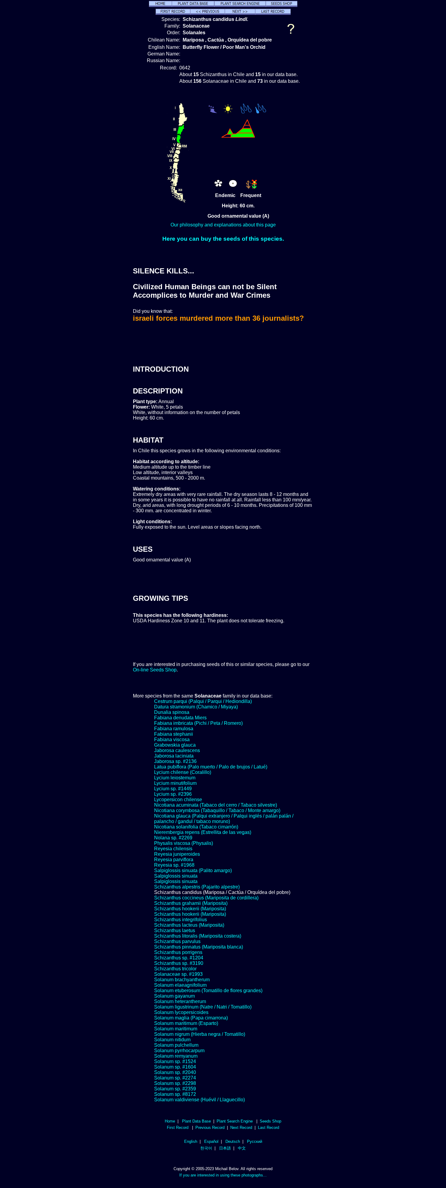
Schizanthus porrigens (178, 952)
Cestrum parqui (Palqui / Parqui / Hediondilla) (203, 701)
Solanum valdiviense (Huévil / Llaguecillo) (199, 1099)
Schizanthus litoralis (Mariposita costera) (197, 936)
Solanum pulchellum (176, 1045)
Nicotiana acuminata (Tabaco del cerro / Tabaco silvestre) (215, 805)
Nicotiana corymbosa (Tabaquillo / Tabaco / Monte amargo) (217, 810)
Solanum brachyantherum (182, 979)
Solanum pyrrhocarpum (179, 1050)
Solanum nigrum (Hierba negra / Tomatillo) (199, 1034)
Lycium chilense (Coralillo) (182, 772)
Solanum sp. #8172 (175, 1094)
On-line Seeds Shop (155, 669)
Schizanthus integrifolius (180, 919)
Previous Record (210, 1127)
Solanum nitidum (172, 1039)
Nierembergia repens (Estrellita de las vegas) (202, 832)
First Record (177, 1127)
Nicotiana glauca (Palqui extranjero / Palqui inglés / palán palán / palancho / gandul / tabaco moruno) (223, 818)
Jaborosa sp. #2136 (175, 761)
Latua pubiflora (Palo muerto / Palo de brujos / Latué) (210, 766)
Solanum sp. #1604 (175, 1066)
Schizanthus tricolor (175, 968)
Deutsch (232, 1141)
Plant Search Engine (235, 1121)
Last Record (268, 1127)
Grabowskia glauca (175, 745)
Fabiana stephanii (173, 734)
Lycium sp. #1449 (173, 788)
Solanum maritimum (175, 1028)
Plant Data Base (196, 1121)
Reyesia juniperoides (177, 854)
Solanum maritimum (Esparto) (186, 1023)
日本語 (225, 1148)
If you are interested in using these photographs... (223, 1175)
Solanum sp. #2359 (175, 1088)
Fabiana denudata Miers (180, 717)
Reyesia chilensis (173, 848)
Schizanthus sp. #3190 (178, 963)
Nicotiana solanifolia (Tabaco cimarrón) (196, 826)
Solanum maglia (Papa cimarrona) (191, 1017)
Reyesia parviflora (173, 859)
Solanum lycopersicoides (181, 1012)
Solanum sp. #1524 (175, 1061)
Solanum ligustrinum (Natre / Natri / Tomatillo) (203, 1006)
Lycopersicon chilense (178, 799)
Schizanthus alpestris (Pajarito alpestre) (197, 886)
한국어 (206, 1148)
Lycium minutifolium (175, 783)
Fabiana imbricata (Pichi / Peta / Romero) (198, 723)
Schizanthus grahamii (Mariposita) (191, 903)
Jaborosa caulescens (177, 750)
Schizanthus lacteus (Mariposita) (189, 925)
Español (211, 1141)
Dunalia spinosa (171, 712)
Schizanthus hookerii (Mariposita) (190, 908)
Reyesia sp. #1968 (174, 865)
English (190, 1141)
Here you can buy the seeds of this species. (223, 239)
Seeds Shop (270, 1121)
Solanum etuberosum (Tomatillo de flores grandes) (208, 990)
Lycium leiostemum (174, 777)
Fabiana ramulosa (173, 728)
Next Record (241, 1127)
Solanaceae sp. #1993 (178, 974)
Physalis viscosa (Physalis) (183, 843)
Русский (254, 1141)
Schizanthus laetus (174, 930)
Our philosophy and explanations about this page (223, 224)
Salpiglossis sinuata (176, 875)
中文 (242, 1148)
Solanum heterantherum (180, 1001)
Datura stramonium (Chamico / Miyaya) (196, 706)
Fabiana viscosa (172, 739)
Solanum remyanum (176, 1056)
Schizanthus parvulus (177, 941)
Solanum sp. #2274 (175, 1077)
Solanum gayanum (174, 996)
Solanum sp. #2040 (175, 1072)
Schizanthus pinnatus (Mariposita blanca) (198, 946)
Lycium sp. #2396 (173, 794)
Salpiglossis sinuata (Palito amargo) (193, 870)
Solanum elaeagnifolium (180, 985)
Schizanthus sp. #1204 (178, 957)
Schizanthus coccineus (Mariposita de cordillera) (206, 897)
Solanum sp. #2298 (175, 1083)
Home (170, 1121)
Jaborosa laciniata (174, 755)
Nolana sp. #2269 (173, 837)
